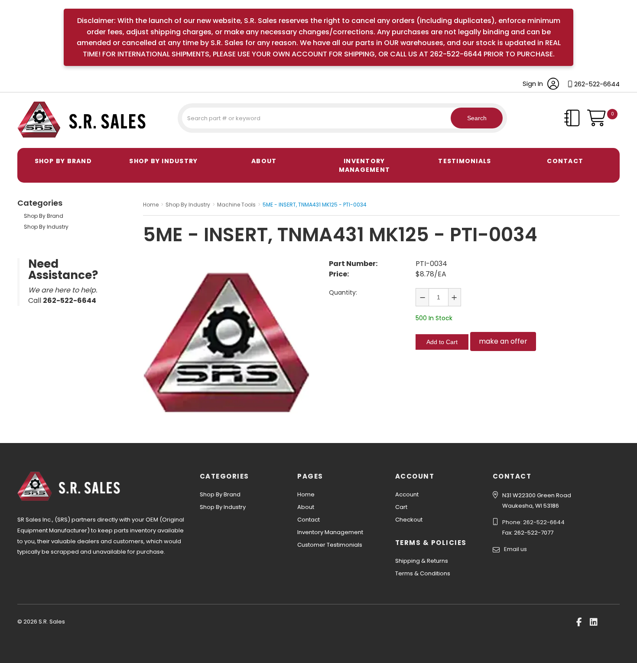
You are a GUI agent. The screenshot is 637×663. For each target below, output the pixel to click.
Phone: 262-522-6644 (533, 522)
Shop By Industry (163, 161)
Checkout (408, 519)
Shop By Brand (63, 161)
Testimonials (464, 161)
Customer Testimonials (329, 545)
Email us (515, 549)
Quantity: (343, 292)
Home (306, 494)
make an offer (503, 341)
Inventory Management (364, 165)
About (263, 161)
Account (407, 494)
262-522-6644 (597, 84)
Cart (401, 507)
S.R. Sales (32, 139)
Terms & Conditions (422, 573)
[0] (603, 122)
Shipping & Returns (421, 561)
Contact (565, 161)
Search (477, 118)
